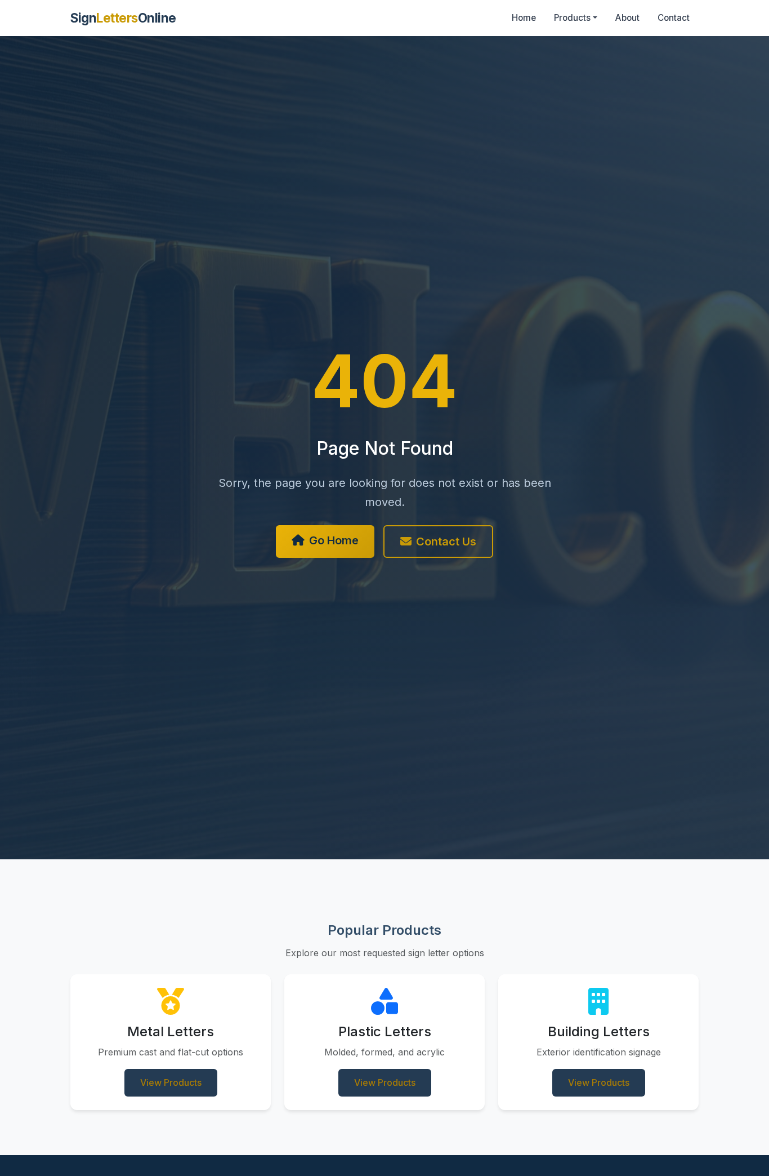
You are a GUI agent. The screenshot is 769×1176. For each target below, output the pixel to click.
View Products (171, 1082)
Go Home (334, 540)
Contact (674, 17)
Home (524, 17)
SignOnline (123, 17)
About (627, 17)
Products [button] (572, 17)
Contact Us (446, 541)
